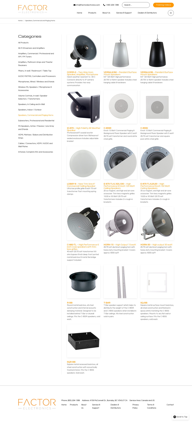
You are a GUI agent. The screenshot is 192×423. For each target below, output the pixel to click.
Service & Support (124, 13)
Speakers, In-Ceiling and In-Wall (31, 104)
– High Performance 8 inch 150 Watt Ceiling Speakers (155, 186)
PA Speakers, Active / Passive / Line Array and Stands (36, 127)
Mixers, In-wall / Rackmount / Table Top (34, 71)
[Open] (171, 13)
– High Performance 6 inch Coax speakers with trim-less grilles (83, 247)
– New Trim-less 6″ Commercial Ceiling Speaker (81, 185)
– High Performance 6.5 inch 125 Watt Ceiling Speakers (119, 186)
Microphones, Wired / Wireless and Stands (36, 82)
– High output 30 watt (156, 245)
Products (92, 13)
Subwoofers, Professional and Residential (36, 121)
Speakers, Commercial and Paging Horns (35, 115)
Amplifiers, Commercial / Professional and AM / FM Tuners (36, 55)
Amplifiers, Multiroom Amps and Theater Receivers (35, 63)
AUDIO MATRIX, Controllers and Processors (37, 76)
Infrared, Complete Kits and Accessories (35, 152)
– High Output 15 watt (120, 245)
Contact (170, 405)
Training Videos (163, 5)
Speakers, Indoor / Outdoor (30, 110)
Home (79, 13)
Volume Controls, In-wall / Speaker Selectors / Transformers (32, 97)
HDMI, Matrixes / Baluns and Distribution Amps (35, 136)
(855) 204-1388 (74, 400)
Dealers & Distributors (147, 13)
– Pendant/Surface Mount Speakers (120, 73)
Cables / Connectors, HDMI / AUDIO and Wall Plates (35, 145)
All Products (23, 43)
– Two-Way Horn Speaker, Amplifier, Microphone (82, 73)
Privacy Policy (135, 406)
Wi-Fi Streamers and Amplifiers (31, 48)
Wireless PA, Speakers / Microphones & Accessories (35, 88)
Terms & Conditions (151, 406)
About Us (106, 13)
